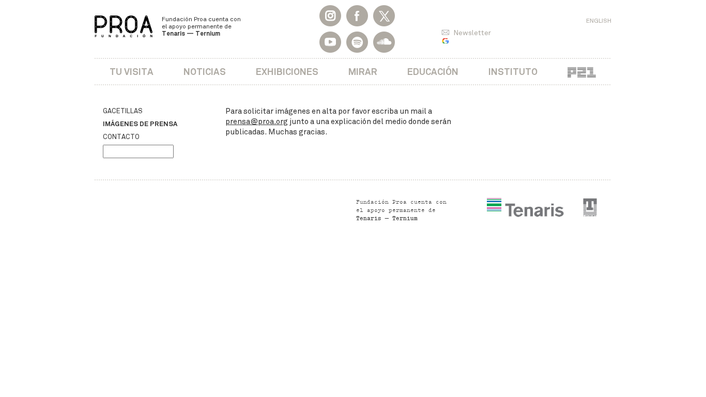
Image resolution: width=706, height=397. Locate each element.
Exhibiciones (287, 72)
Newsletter (472, 32)
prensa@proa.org (256, 121)
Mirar (362, 72)
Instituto (513, 72)
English (598, 20)
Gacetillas (123, 111)
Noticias (204, 72)
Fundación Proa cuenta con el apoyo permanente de (201, 26)
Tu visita (132, 72)
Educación (432, 72)
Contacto (121, 137)
